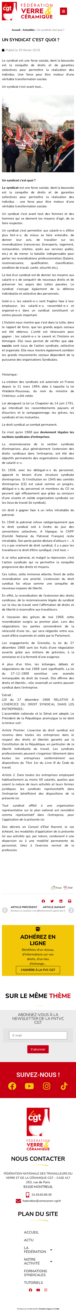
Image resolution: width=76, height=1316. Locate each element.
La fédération (35, 1250)
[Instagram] (47, 1086)
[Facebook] (12, 1086)
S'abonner (38, 1049)
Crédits (56, 1309)
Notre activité (32, 1261)
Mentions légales (45, 1309)
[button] (43, 901)
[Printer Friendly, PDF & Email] (62, 888)
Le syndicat (10, 188)
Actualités (29, 30)
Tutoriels (33, 1282)
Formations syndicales (35, 1273)
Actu (29, 1240)
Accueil (16, 30)
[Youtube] (29, 1086)
